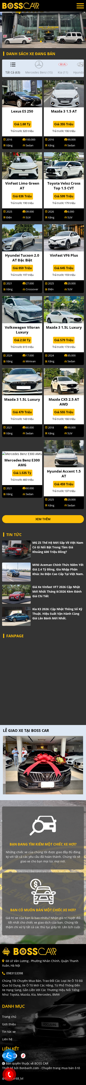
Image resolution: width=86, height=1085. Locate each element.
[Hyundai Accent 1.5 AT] (64, 453)
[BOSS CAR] (25, 5)
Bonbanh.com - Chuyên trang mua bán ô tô (49, 1068)
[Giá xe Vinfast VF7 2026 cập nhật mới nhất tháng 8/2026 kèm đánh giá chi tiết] (16, 594)
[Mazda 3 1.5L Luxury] (64, 309)
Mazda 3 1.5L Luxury (64, 327)
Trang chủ (9, 1017)
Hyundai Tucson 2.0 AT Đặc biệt (22, 257)
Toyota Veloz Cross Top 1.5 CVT (63, 185)
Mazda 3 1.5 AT (64, 111)
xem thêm (43, 519)
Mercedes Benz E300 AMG (22, 462)
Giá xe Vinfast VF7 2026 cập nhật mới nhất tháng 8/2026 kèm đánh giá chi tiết (57, 591)
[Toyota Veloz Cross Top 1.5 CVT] (64, 165)
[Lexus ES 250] (22, 93)
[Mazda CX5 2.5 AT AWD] (64, 381)
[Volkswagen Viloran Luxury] (22, 309)
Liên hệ (7, 1039)
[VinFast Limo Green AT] (22, 165)
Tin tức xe (9, 1032)
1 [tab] (41, 42)
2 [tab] (45, 42)
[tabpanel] (43, 24)
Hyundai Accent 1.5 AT (64, 473)
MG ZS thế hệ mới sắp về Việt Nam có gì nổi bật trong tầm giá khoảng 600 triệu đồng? (57, 547)
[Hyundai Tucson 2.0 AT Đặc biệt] (22, 237)
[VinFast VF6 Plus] (64, 237)
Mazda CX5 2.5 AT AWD (64, 402)
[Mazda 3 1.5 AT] (64, 93)
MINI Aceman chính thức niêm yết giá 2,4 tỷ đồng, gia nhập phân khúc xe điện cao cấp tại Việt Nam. (58, 569)
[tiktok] (21, 1056)
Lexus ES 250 (22, 111)
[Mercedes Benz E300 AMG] (22, 453)
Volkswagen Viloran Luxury (22, 330)
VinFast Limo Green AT (22, 185)
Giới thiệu (9, 1024)
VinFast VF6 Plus (64, 255)
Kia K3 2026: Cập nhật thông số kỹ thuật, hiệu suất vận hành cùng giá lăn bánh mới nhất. (57, 613)
